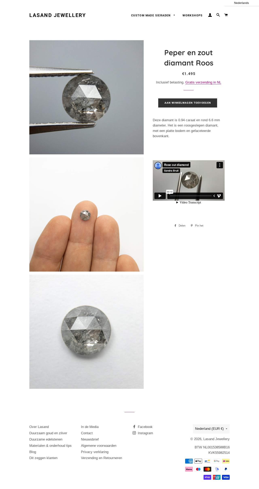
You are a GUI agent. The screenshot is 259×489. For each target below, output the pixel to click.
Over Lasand (39, 427)
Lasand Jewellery (57, 15)
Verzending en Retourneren (101, 458)
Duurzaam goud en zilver (48, 433)
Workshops (193, 15)
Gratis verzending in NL (203, 82)
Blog (32, 452)
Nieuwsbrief (90, 439)
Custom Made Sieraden (151, 15)
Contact (87, 433)
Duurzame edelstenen (45, 439)
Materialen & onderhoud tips (50, 446)
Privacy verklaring (94, 452)
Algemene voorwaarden (98, 446)
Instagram (145, 433)
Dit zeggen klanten (43, 458)
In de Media (90, 427)
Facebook (145, 427)
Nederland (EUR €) (209, 429)
